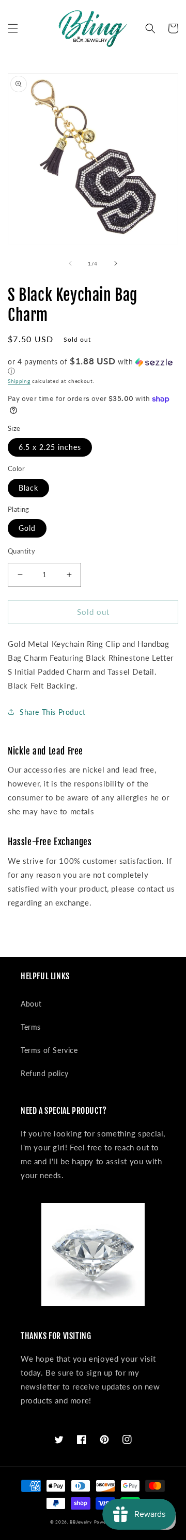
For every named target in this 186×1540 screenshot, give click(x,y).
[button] (13, 28)
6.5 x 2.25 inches (50, 447)
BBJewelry (80, 1522)
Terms (31, 1027)
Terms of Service (49, 1050)
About (31, 1003)
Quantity (21, 551)
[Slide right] (115, 263)
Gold (27, 528)
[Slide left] (70, 263)
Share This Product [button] (53, 712)
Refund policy (45, 1073)
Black (28, 487)
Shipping (19, 381)
